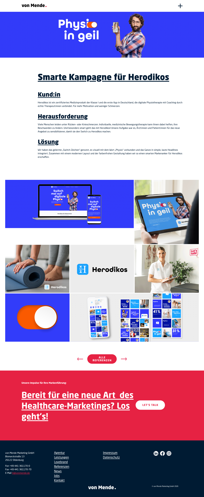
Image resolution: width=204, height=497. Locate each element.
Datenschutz (111, 457)
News (58, 471)
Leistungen (61, 457)
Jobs (57, 476)
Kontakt (59, 480)
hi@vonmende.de (21, 472)
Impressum (110, 453)
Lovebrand (61, 462)
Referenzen (61, 466)
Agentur (59, 453)
